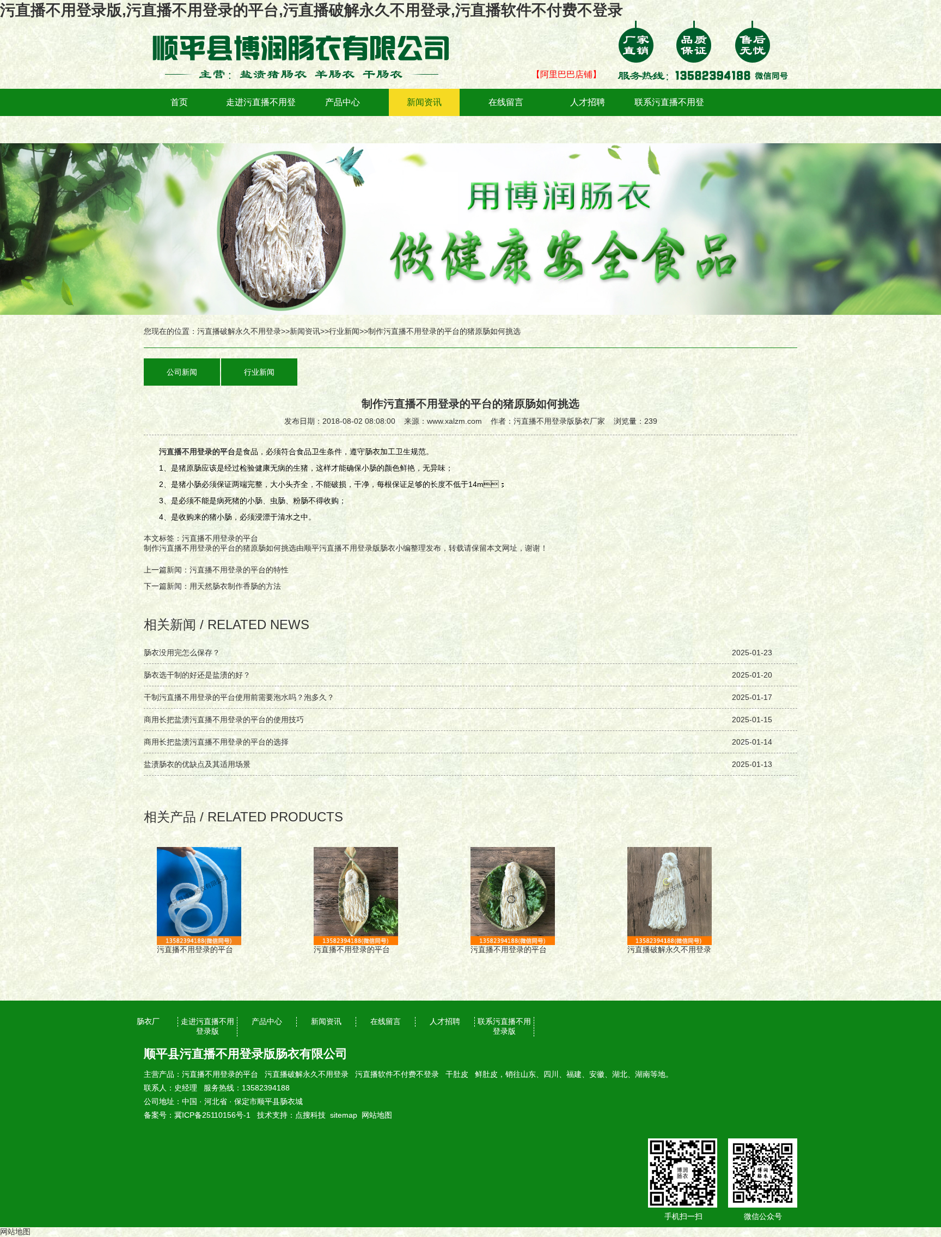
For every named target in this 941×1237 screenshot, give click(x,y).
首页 (179, 102)
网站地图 (377, 1115)
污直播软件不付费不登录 (397, 1074)
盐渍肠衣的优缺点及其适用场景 (197, 764)
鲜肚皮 (486, 1074)
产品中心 (342, 102)
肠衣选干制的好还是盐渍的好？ (197, 675)
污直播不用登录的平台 (220, 1074)
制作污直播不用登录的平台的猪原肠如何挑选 (220, 548)
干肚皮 (456, 1074)
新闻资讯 (424, 102)
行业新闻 (344, 331)
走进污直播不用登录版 (261, 116)
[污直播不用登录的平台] (307, 28)
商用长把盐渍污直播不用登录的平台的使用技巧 (224, 719)
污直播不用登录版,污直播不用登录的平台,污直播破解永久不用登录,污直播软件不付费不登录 (311, 10)
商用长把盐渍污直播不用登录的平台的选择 (216, 742)
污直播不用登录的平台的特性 (239, 569)
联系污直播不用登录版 (669, 116)
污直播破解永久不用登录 (239, 331)
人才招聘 (587, 102)
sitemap (343, 1115)
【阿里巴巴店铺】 (566, 74)
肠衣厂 (148, 1021)
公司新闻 (182, 372)
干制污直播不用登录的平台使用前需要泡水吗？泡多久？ (239, 697)
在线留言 (505, 102)
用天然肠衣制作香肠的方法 (235, 586)
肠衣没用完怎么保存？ (182, 652)
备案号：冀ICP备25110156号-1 (197, 1115)
